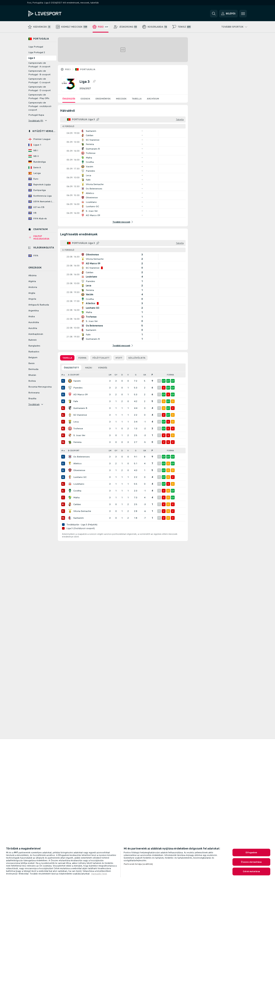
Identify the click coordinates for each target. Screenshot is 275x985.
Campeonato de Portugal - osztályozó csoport (39, 106)
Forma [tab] (82, 357)
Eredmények (103, 98)
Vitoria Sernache (82, 511)
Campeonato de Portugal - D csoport (39, 88)
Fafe (75, 401)
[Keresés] (214, 13)
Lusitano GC (80, 477)
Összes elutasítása (251, 862)
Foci (68, 69)
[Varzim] (70, 381)
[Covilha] (70, 491)
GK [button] (144, 375)
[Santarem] (70, 518)
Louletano (78, 483)
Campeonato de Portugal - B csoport (39, 72)
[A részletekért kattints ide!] (123, 133)
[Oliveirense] (70, 470)
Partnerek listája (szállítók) (138, 864)
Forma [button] (170, 375)
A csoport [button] (73, 375)
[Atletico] (70, 463)
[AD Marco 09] (70, 394)
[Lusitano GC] (70, 477)
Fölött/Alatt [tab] (100, 357)
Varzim (77, 380)
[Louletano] (70, 484)
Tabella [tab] (67, 357)
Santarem (78, 517)
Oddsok (85, 98)
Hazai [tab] (88, 367)
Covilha (77, 490)
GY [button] (116, 375)
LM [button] (110, 375)
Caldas (77, 504)
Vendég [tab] (102, 367)
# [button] (62, 375)
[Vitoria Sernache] (70, 511)
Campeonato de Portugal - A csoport (39, 64)
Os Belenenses (81, 456)
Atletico (77, 463)
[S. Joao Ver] (70, 435)
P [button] (152, 375)
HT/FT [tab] (118, 357)
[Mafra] (70, 497)
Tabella (137, 98)
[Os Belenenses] (70, 457)
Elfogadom (251, 852)
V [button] (128, 375)
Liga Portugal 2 (36, 52)
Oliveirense (79, 470)
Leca (76, 421)
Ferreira (77, 442)
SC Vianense (80, 414)
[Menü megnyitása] (243, 13)
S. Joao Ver (79, 435)
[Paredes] (70, 388)
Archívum (153, 98)
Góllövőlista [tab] (136, 357)
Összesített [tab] (71, 367)
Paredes (78, 387)
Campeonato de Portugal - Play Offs (38, 96)
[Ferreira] (70, 442)
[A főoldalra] (54, 14)
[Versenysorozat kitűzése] (94, 81)
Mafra (76, 497)
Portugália (87, 69)
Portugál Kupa (36, 114)
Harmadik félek (99, 873)
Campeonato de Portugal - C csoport (39, 80)
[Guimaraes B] (70, 408)
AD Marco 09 (80, 394)
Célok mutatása (251, 871)
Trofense (78, 428)
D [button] (122, 375)
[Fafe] (70, 401)
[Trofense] (70, 428)
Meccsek (121, 98)
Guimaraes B (80, 408)
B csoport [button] (73, 450)
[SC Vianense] (70, 415)
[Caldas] (70, 504)
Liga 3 (31, 58)
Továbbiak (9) (35, 120)
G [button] (135, 375)
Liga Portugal (35, 46)
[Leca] (70, 422)
